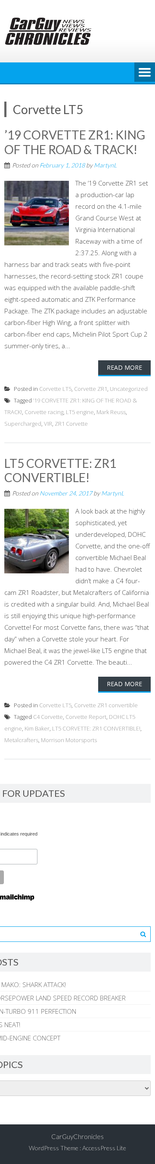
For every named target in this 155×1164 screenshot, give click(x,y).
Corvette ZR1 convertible (106, 705)
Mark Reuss (111, 412)
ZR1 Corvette (71, 423)
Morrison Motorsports (69, 740)
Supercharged (22, 423)
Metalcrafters (21, 740)
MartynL (105, 165)
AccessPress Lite (104, 1148)
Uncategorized (129, 389)
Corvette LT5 (55, 389)
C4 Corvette (48, 717)
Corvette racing (44, 412)
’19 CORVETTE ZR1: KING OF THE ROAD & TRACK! (74, 142)
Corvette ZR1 (90, 389)
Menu (144, 72)
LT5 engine (80, 412)
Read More (124, 367)
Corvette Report (85, 717)
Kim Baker (37, 728)
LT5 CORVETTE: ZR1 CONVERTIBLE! (60, 470)
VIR (48, 423)
